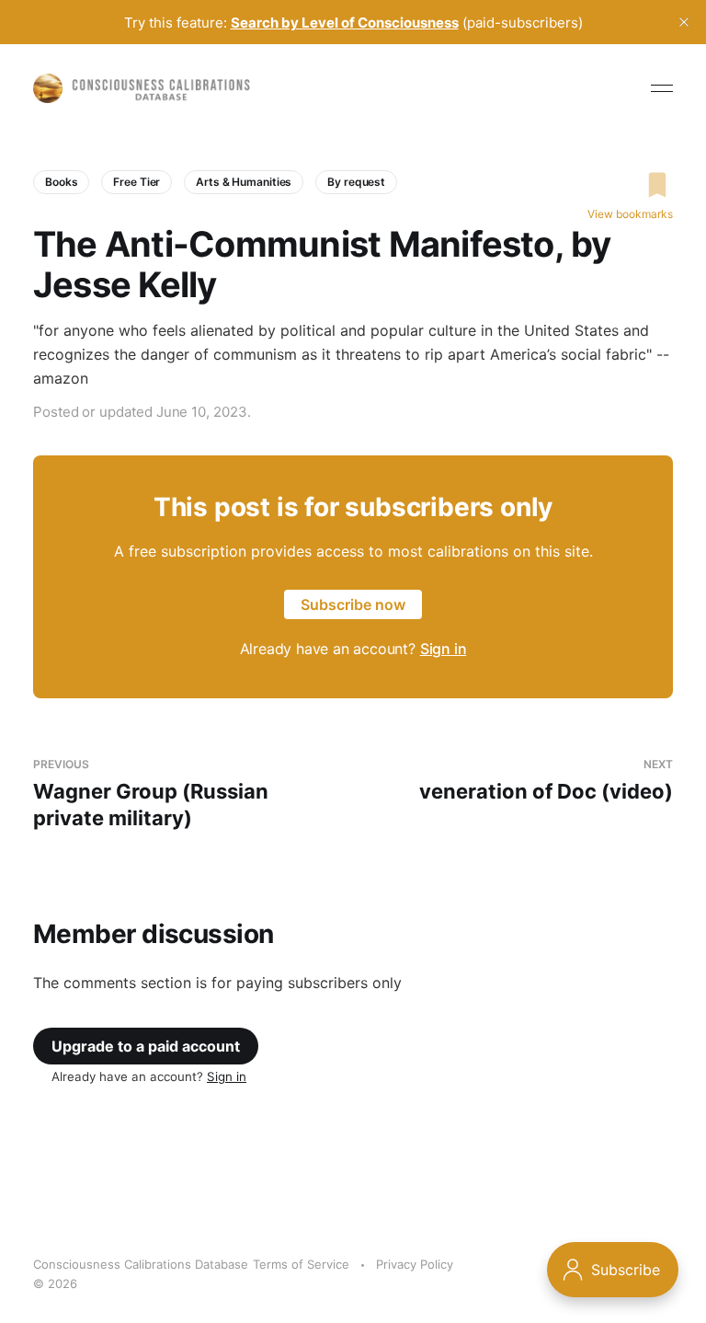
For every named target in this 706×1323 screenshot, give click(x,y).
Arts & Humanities (243, 182)
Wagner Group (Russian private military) (150, 793)
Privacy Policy (414, 1264)
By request (356, 182)
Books (61, 182)
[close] (684, 22)
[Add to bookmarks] (630, 185)
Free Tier (136, 182)
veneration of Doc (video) (546, 780)
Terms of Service (301, 1264)
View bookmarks (630, 214)
